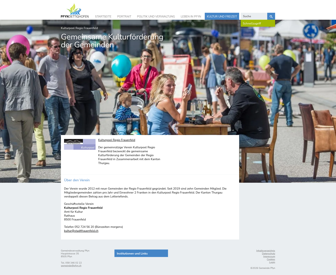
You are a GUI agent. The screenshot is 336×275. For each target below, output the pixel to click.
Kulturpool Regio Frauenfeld (116, 140)
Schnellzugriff (252, 24)
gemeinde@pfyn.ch (71, 265)
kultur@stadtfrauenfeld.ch (81, 231)
